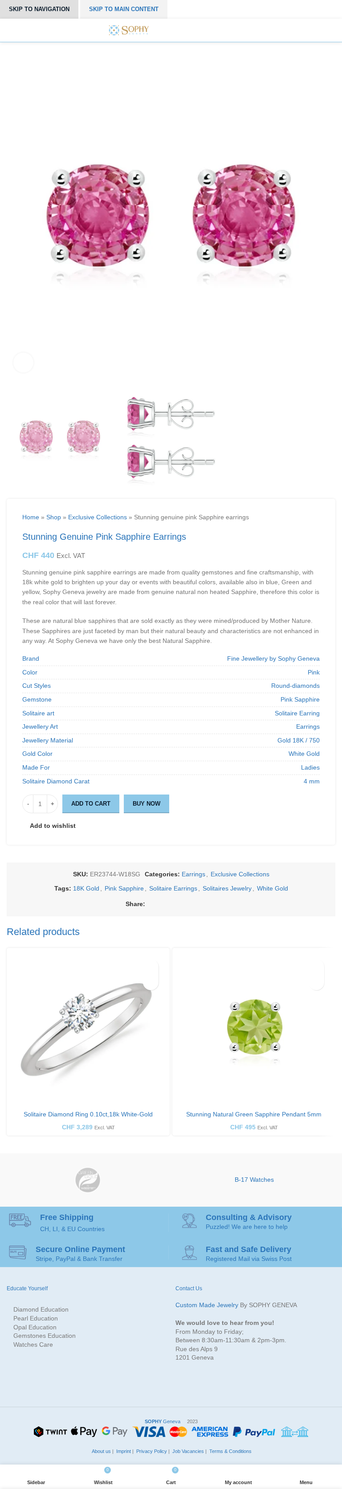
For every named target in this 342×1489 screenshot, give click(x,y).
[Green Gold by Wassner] (87, 1180)
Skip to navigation (39, 9)
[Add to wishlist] (151, 967)
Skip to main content (124, 9)
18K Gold (86, 888)
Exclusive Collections (97, 517)
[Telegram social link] (212, 904)
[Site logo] (129, 29)
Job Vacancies (187, 1451)
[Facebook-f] (162, 30)
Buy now (146, 803)
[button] (316, 982)
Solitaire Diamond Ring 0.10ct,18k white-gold (88, 1114)
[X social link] (160, 904)
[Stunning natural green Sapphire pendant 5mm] (254, 1029)
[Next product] (280, 517)
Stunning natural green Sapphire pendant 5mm (254, 1114)
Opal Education (35, 1327)
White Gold (272, 888)
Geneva (162, 1421)
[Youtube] (202, 30)
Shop (53, 517)
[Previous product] (262, 517)
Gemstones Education (44, 1335)
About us (100, 1451)
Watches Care (33, 1344)
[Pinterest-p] (192, 30)
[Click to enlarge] (23, 363)
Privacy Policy (151, 1451)
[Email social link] (171, 904)
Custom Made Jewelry (206, 1304)
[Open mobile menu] (230, 30)
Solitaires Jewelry (227, 888)
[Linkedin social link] (191, 904)
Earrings (193, 874)
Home (30, 517)
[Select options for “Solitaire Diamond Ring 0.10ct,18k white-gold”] (151, 982)
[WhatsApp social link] (201, 904)
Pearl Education (35, 1318)
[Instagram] (182, 30)
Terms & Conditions (230, 1451)
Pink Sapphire (124, 888)
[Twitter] (172, 30)
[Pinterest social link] (181, 904)
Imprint (123, 1451)
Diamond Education (41, 1309)
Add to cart (90, 803)
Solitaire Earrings (173, 888)
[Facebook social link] (150, 904)
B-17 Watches (254, 1179)
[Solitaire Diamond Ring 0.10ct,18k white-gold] (88, 1029)
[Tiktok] (212, 30)
